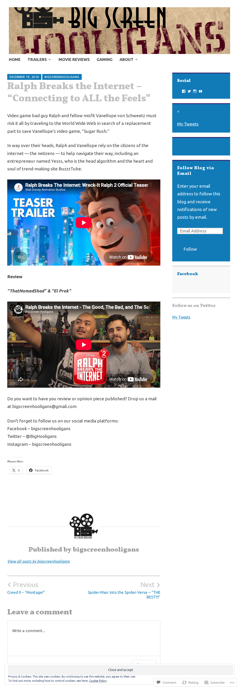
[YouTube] (200, 91)
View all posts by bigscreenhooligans (38, 561)
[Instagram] (195, 91)
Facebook (187, 274)
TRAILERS (37, 59)
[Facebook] (184, 91)
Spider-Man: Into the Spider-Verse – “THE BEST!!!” (124, 590)
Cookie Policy (98, 680)
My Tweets (188, 124)
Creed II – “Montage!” (26, 587)
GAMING (104, 59)
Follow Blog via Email (195, 171)
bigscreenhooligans (62, 77)
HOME (15, 59)
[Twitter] (189, 91)
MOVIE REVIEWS (74, 59)
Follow (190, 249)
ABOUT (127, 59)
